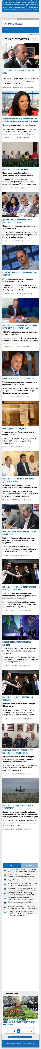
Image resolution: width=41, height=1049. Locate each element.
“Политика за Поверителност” (29, 7)
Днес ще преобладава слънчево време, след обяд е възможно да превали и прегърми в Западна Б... (21, 913)
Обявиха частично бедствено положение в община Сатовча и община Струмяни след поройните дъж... (22, 885)
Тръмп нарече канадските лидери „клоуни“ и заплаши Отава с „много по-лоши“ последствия (21, 899)
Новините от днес (33, 34)
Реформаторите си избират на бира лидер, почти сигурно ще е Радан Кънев (20, 327)
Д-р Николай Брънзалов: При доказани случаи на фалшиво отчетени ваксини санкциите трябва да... (22, 871)
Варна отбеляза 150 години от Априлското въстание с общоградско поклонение (19, 1022)
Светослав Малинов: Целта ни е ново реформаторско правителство (17, 751)
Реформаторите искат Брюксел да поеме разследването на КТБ (19, 588)
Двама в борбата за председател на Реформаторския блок (17, 221)
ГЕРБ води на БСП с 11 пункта (14, 428)
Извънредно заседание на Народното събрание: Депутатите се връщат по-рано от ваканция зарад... (22, 908)
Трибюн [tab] (11, 865)
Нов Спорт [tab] (29, 865)
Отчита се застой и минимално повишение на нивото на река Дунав (21, 875)
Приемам (20, 11)
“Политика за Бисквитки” (10, 9)
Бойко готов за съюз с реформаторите (18, 378)
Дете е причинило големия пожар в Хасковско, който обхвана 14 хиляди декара (21, 894)
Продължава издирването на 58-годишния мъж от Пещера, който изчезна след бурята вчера (20, 904)
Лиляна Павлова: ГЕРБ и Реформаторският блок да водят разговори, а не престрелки (20, 120)
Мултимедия (13, 19)
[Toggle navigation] (6, 30)
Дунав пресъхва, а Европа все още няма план (22, 880)
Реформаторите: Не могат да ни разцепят (19, 169)
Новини (5, 19)
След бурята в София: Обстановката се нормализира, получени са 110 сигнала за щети (22, 890)
